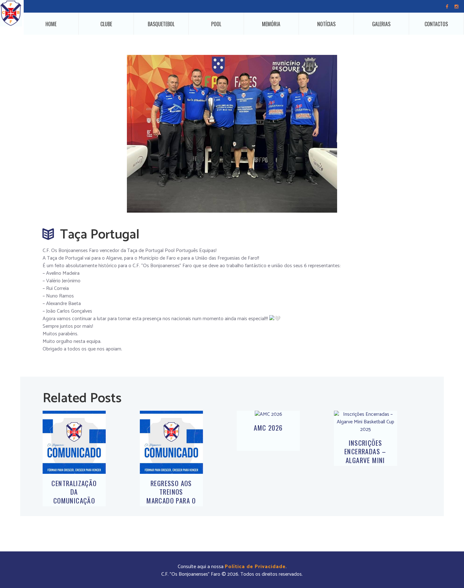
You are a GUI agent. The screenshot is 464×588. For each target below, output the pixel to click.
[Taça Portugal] (232, 134)
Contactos (436, 24)
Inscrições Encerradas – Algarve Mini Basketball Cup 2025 (365, 460)
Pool (216, 24)
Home (51, 24)
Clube (106, 24)
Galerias (381, 24)
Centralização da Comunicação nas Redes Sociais (74, 500)
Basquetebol (161, 24)
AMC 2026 (268, 427)
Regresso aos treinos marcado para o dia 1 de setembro (171, 500)
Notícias (326, 24)
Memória (271, 24)
